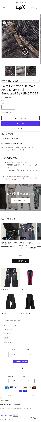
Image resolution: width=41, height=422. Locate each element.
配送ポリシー (8, 334)
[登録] (30, 354)
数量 (2, 103)
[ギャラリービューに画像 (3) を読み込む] (31, 71)
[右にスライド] (39, 72)
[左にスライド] (2, 72)
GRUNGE (4, 290)
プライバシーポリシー (11, 325)
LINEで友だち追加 (6, 415)
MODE (3, 314)
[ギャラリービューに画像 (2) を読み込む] (20, 71)
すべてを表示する (20, 261)
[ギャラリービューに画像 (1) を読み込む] (10, 71)
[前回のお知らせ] (3, 2)
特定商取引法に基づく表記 (12, 321)
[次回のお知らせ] (37, 2)
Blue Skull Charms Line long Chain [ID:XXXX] (9, 243)
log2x (10, 395)
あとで (15, 415)
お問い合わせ (8, 342)
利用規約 (6, 338)
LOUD (23, 290)
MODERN (24, 314)
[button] (4, 7)
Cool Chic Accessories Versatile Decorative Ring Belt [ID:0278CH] (26, 244)
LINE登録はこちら (20, 200)
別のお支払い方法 (20, 128)
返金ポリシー (8, 329)
